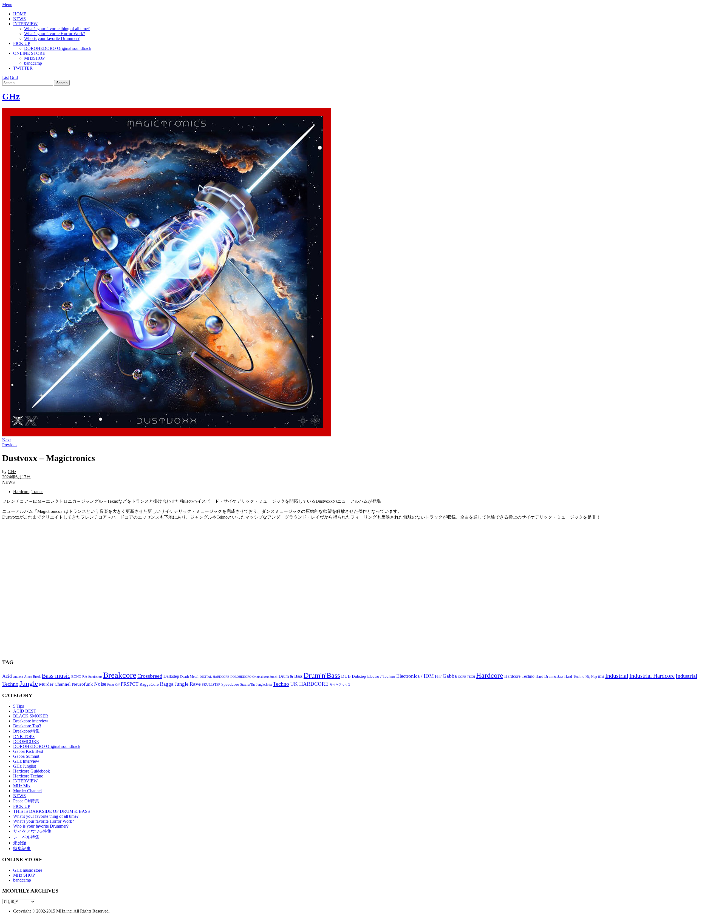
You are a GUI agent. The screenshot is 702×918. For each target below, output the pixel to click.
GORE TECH (466, 676)
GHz (11, 96)
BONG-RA (79, 676)
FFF (438, 676)
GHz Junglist (24, 766)
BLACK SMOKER (30, 716)
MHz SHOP (24, 875)
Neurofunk (82, 684)
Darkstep (171, 676)
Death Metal (189, 677)
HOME (19, 14)
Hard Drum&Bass (549, 676)
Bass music (56, 675)
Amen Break (32, 677)
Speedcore (230, 684)
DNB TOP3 (24, 736)
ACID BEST (24, 711)
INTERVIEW (25, 23)
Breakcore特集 (26, 731)
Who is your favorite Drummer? (52, 38)
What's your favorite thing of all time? (45, 816)
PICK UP (21, 43)
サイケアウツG (340, 684)
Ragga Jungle (174, 684)
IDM (601, 676)
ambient (18, 677)
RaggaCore (149, 684)
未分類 (19, 842)
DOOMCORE (26, 741)
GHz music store (27, 870)
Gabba (450, 676)
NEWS (19, 18)
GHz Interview (26, 761)
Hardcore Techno (519, 676)
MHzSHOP (34, 58)
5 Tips (18, 706)
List (5, 77)
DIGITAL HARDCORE (214, 676)
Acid (7, 676)
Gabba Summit (26, 756)
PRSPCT (129, 684)
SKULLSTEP (211, 685)
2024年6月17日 (16, 476)
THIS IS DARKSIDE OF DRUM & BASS (51, 811)
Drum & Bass (290, 676)
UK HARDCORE (309, 684)
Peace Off (113, 684)
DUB (346, 676)
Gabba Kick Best (28, 751)
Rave (195, 684)
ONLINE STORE (29, 53)
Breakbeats (95, 676)
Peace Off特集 (26, 801)
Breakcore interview (30, 721)
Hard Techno (574, 676)
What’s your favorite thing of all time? (57, 28)
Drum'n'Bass (322, 675)
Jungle (28, 683)
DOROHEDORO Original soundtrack (57, 48)
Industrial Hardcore (652, 676)
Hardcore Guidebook (31, 771)
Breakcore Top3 (27, 725)
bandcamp (33, 63)
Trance (37, 491)
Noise (100, 684)
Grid (14, 77)
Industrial (616, 675)
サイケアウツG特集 (32, 831)
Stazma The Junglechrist (256, 685)
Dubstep (359, 676)
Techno (281, 684)
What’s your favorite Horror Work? (54, 33)
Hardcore (21, 491)
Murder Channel (55, 684)
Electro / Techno (381, 676)
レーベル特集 (26, 837)
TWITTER (23, 68)
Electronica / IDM (415, 676)
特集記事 (22, 848)
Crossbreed (149, 676)
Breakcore (119, 675)
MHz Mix (21, 785)
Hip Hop (591, 677)
